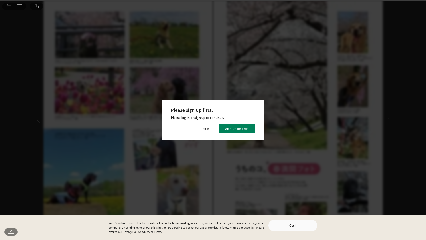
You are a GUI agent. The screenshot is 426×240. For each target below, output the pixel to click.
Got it (292, 225)
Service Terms (153, 232)
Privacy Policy (131, 232)
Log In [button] (205, 128)
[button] (9, 6)
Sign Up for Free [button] (236, 128)
